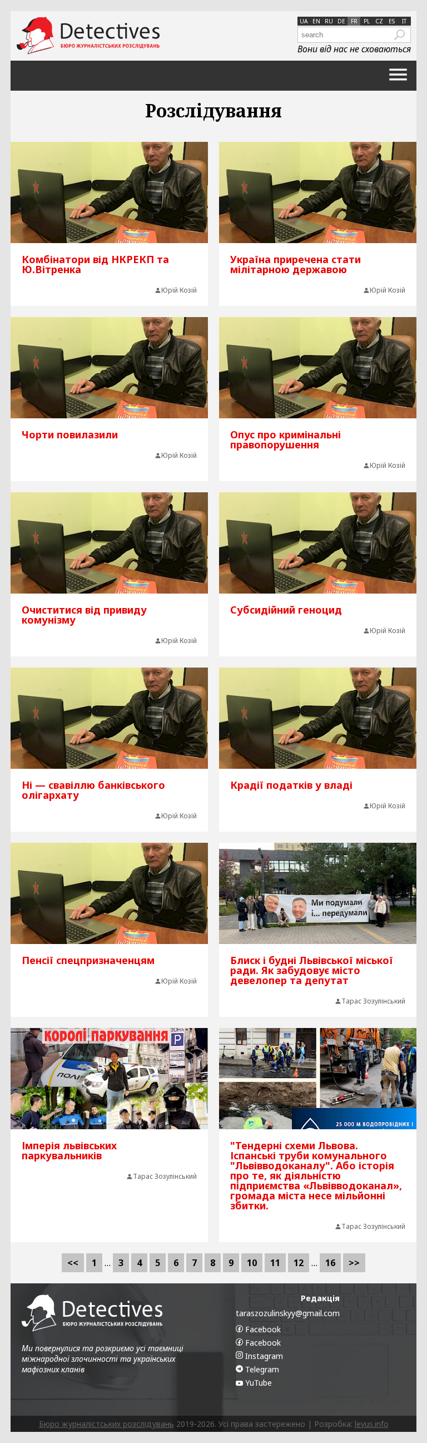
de (341, 21)
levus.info (372, 1424)
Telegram (261, 1369)
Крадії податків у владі (291, 785)
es (392, 21)
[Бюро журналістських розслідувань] (88, 36)
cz (379, 21)
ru (329, 21)
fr (354, 21)
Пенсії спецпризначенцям (88, 960)
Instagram (263, 1356)
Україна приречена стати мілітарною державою (295, 264)
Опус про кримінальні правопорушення (285, 439)
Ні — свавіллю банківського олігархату (93, 790)
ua (303, 21)
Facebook (262, 1329)
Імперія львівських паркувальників (69, 1150)
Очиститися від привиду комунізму (84, 614)
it (404, 21)
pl (367, 21)
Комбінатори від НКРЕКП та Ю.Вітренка (95, 264)
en (316, 21)
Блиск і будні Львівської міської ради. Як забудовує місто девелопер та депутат (311, 970)
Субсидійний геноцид (286, 609)
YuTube (257, 1382)
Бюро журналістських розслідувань (106, 1424)
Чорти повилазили (70, 434)
